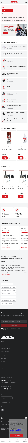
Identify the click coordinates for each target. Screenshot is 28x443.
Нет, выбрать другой (9, 14)
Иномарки (3, 355)
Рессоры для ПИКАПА (7, 303)
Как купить (4, 345)
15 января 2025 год (6, 230)
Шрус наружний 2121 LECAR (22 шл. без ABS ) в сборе (8, 187)
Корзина (25, 441)
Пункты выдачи (5, 351)
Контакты (3, 358)
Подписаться (14, 325)
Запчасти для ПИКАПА (7, 284)
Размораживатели (22, 146)
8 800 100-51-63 (6, 380)
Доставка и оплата (5, 348)
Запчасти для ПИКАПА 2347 (8, 293)
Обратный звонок (6, 398)
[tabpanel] (14, 30)
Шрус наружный (6, 184)
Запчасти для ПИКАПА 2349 (8, 300)
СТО (2, 368)
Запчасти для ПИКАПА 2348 (8, 296)
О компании (4, 361)
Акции (2, 341)
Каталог (3, 441)
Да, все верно (7, 10)
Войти (9, 441)
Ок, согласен (16, 435)
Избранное (17, 441)
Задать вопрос (6, 402)
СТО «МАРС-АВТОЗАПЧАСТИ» (10, 418)
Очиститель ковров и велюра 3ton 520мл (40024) (7, 148)
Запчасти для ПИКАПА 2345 (8, 287)
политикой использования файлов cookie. (16, 430)
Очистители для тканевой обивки (8, 146)
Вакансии (3, 365)
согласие (7, 328)
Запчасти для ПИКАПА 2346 (8, 290)
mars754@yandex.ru (7, 389)
